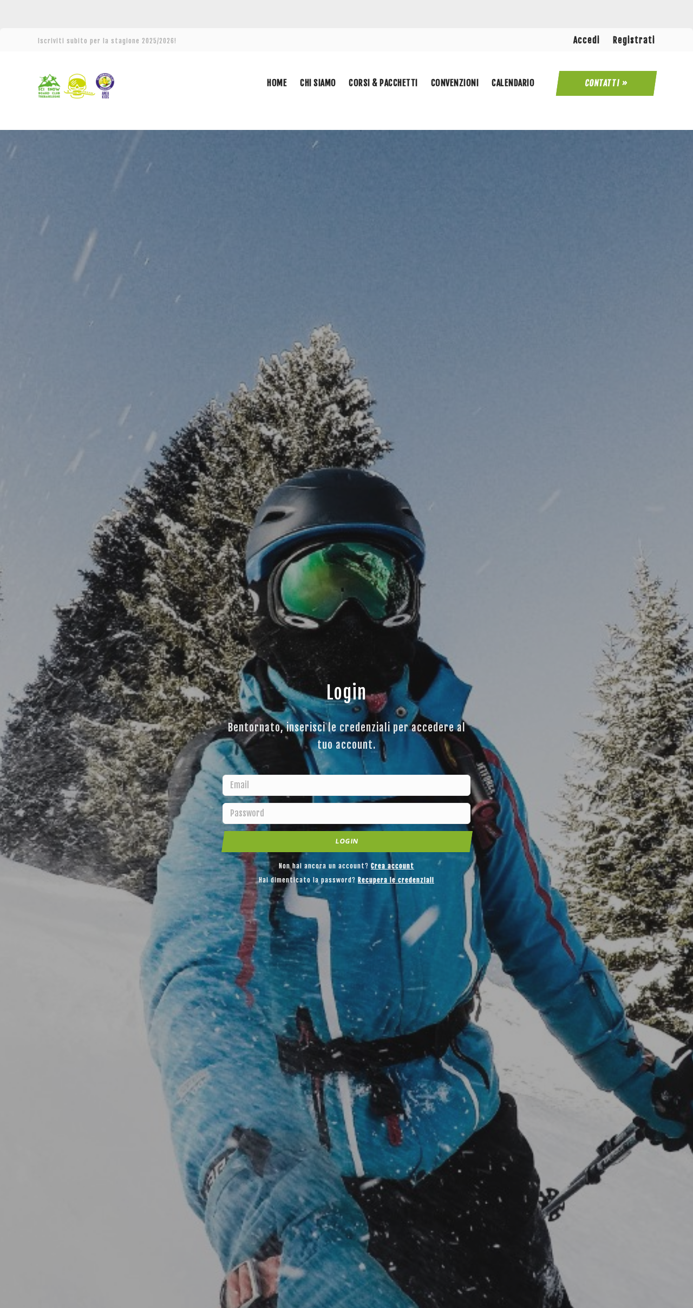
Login (347, 841)
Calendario (513, 82)
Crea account (392, 866)
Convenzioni (455, 82)
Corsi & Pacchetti (383, 82)
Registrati (634, 40)
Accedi (586, 40)
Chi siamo (318, 82)
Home (277, 82)
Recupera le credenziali (396, 880)
